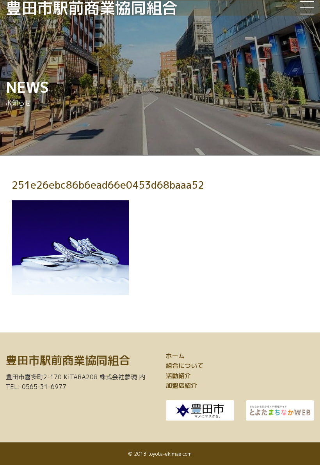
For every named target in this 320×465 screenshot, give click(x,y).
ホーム (175, 356)
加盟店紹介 (181, 385)
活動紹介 (178, 375)
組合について (184, 365)
